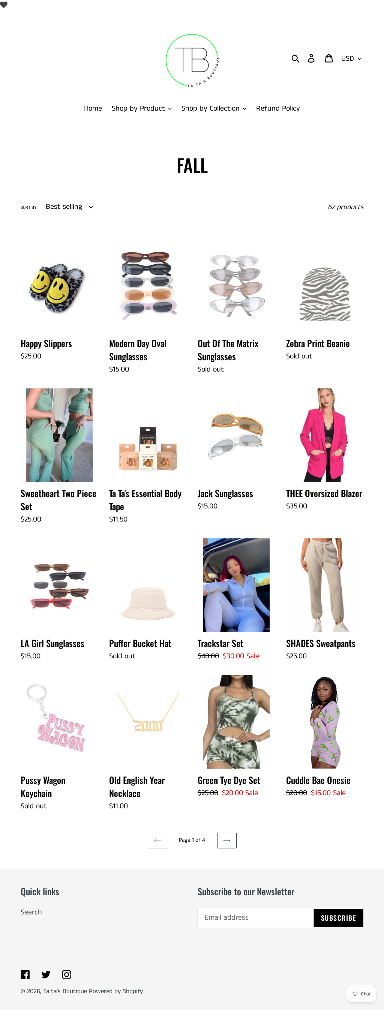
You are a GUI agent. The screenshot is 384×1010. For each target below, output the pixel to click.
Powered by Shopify (116, 991)
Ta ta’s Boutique (66, 991)
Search (31, 912)
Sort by (29, 207)
